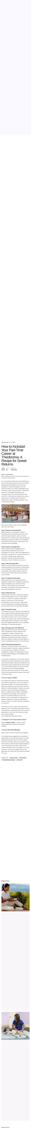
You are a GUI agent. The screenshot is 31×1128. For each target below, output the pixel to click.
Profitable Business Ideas (8, 759)
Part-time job (5, 442)
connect (6, 706)
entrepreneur (9, 699)
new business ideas (19, 719)
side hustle (19, 759)
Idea (8, 730)
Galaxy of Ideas (10, 722)
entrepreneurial (8, 716)
